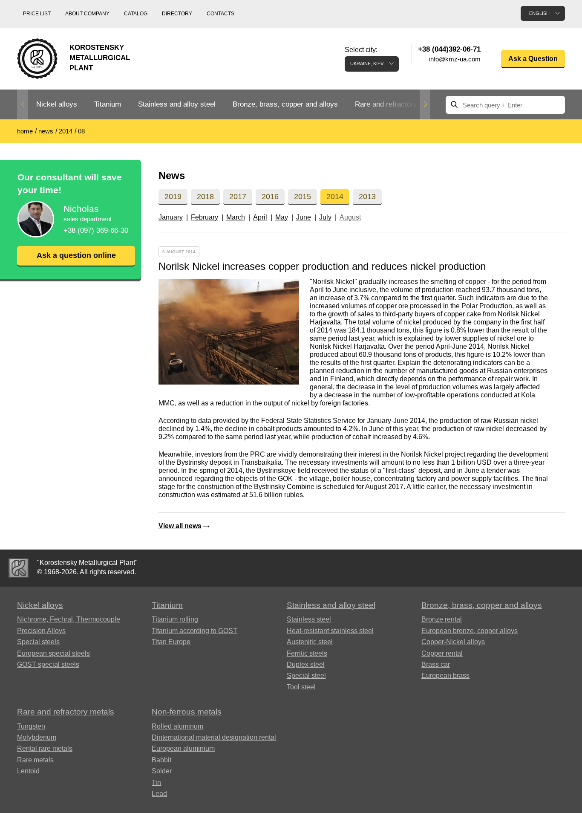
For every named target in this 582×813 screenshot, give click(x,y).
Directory (177, 14)
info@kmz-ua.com (455, 59)
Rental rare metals (44, 748)
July (325, 217)
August (350, 217)
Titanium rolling (175, 619)
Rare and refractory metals (398, 104)
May (281, 217)
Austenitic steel (310, 641)
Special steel (306, 675)
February (204, 217)
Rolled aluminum (177, 726)
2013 (367, 196)
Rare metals (35, 760)
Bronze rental (441, 619)
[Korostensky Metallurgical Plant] (19, 568)
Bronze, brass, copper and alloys (285, 104)
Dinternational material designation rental (214, 737)
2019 (173, 196)
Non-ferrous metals (187, 711)
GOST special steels (48, 664)
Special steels (38, 641)
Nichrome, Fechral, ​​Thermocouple (68, 619)
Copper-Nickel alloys (453, 641)
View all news (180, 525)
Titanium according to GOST (194, 630)
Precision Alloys (41, 630)
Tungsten (31, 726)
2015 (302, 196)
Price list (37, 14)
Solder (162, 771)
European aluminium (183, 748)
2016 (270, 196)
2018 (205, 196)
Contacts (220, 14)
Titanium (107, 104)
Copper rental (442, 653)
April (260, 217)
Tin (156, 782)
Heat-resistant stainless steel (330, 630)
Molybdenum (36, 737)
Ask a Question (533, 58)
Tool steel (301, 687)
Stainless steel (309, 619)
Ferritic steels (307, 653)
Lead (159, 793)
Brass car (435, 664)
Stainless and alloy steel (177, 104)
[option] (57, 105)
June (303, 217)
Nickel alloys (56, 104)
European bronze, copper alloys (469, 630)
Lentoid (28, 771)
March (235, 217)
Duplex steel (306, 664)
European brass (445, 675)
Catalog (135, 14)
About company (87, 14)
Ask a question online (76, 255)
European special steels (53, 653)
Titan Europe (171, 641)
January (170, 217)
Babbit (161, 760)
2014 (334, 196)
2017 (237, 196)
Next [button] (425, 104)
